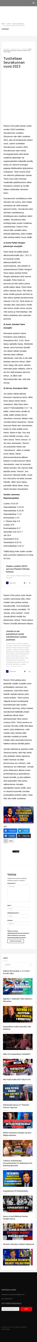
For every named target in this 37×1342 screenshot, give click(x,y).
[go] (31, 965)
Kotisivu (10, 920)
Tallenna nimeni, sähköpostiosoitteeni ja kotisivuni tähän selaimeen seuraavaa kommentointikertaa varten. (18, 934)
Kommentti (11, 883)
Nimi (9, 905)
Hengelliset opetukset (16, 50)
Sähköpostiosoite (13, 913)
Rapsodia (10, 1327)
